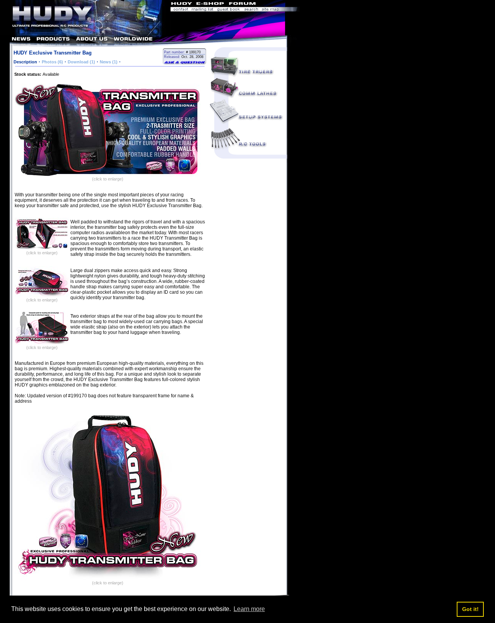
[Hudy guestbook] (228, 10)
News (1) (109, 62)
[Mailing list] (202, 10)
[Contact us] (180, 10)
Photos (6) (52, 62)
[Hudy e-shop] (210, 4)
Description (25, 62)
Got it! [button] (470, 609)
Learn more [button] (249, 609)
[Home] (85, 33)
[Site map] (280, 10)
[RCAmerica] (279, 4)
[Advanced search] (251, 10)
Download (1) (81, 62)
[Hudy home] (182, 4)
